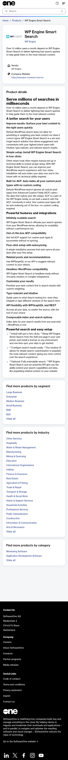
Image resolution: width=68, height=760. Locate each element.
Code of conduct (11, 679)
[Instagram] (32, 756)
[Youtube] (40, 756)
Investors (7, 654)
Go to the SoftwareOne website (19, 742)
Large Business (14, 392)
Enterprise (11, 397)
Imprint (6, 696)
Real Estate (12, 479)
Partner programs (12, 659)
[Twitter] (14, 756)
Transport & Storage (16, 492)
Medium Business (15, 401)
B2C (8, 414)
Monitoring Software (16, 551)
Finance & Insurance (16, 474)
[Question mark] (57, 3)
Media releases (11, 665)
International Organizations (20, 465)
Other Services (14, 439)
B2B (8, 410)
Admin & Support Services (19, 501)
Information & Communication (21, 523)
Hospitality (11, 443)
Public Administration (17, 514)
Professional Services (17, 510)
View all (10, 419)
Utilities (10, 470)
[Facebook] (23, 756)
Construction (13, 518)
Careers (7, 642)
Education (11, 461)
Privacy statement (12, 690)
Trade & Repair (14, 487)
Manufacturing (13, 452)
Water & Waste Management (21, 448)
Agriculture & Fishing (17, 483)
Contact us (9, 702)
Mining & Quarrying (16, 456)
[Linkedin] (6, 756)
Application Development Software (24, 556)
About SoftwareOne (13, 648)
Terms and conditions (14, 685)
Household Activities (16, 505)
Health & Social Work (17, 496)
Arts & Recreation (15, 527)
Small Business (14, 406)
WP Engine (30, 42)
